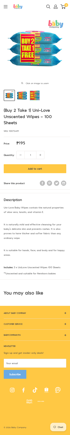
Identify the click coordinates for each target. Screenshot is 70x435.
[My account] (55, 7)
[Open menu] (5, 6)
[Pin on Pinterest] (49, 183)
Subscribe (15, 374)
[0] (63, 6)
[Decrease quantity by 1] (20, 155)
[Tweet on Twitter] (56, 183)
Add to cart (35, 168)
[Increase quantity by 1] (40, 155)
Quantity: (9, 154)
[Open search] (48, 7)
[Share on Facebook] (42, 183)
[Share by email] (63, 183)
